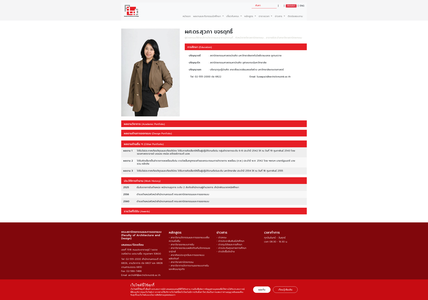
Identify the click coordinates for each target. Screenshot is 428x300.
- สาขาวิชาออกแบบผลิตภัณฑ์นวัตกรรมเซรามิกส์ (189, 249)
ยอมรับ (261, 289)
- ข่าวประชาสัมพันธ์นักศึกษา (230, 241)
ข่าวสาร (279, 16)
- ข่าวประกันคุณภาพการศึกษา (231, 248)
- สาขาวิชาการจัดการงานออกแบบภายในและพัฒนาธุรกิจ (189, 267)
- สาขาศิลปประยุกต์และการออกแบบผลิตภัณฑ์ (186, 256)
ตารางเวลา (264, 16)
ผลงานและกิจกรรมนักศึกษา (207, 16)
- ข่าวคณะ (222, 237)
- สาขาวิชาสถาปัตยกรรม (181, 262)
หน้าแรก (187, 16)
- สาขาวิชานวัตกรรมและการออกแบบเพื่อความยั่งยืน (189, 239)
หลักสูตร (249, 16)
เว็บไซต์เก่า (291, 6)
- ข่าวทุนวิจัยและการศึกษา (229, 244)
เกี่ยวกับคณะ (233, 16)
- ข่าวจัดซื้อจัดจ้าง (226, 251)
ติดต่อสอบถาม (295, 16)
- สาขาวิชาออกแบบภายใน (181, 244)
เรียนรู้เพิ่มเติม (285, 289)
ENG (302, 5)
